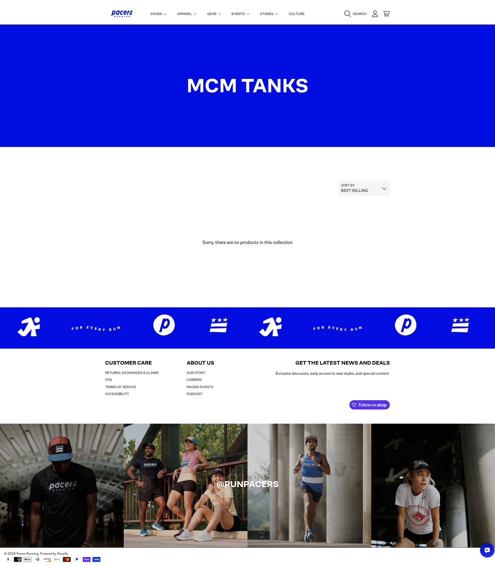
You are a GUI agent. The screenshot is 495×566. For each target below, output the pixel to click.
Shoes (156, 14)
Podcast (194, 394)
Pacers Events (200, 387)
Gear (212, 14)
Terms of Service (120, 387)
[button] (356, 14)
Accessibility (117, 394)
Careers (194, 380)
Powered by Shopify (54, 553)
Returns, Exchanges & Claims (132, 373)
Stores (267, 14)
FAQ (108, 380)
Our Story (196, 373)
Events (239, 14)
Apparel (185, 14)
